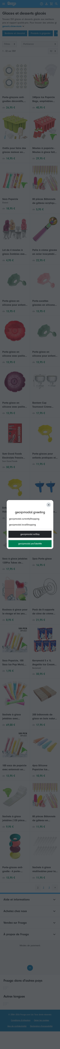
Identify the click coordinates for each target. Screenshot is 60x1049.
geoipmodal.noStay (30, 534)
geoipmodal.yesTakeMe (30, 543)
